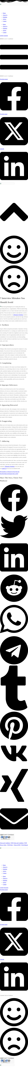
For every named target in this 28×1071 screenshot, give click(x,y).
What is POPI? (17, 845)
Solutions (5, 17)
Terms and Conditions (5, 843)
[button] (14, 498)
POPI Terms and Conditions (17, 843)
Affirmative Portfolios (18, 314)
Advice (4, 19)
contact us (4, 468)
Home (4, 13)
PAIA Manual (24, 845)
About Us (5, 15)
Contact (4, 21)
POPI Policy (10, 845)
